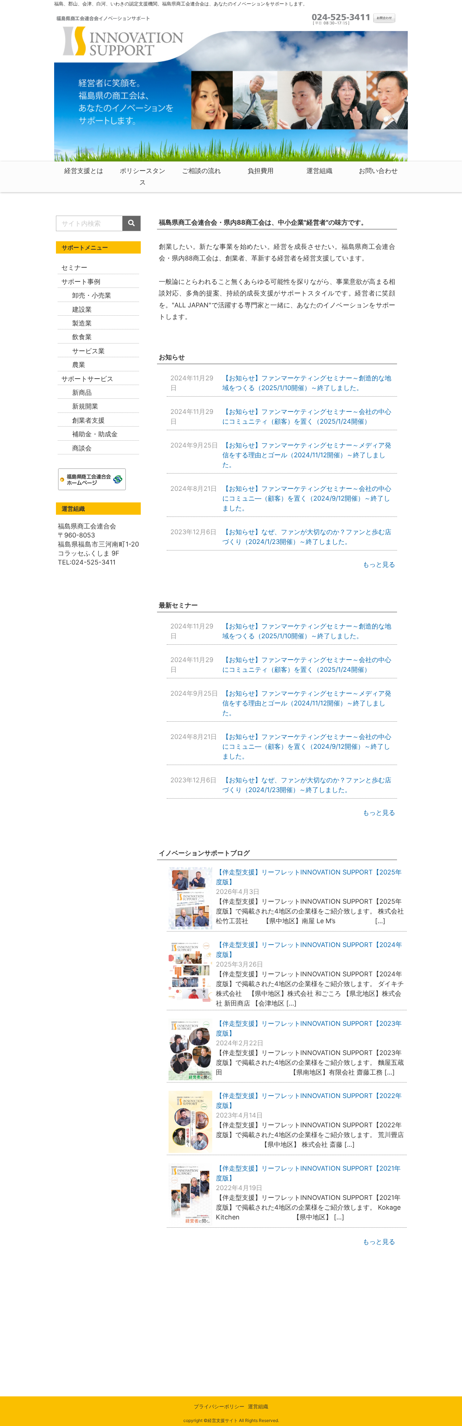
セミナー (74, 267)
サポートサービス (87, 379)
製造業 (82, 323)
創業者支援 (88, 420)
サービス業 (88, 351)
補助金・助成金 (95, 434)
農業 (78, 364)
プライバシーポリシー (219, 1406)
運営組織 (258, 1406)
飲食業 (82, 337)
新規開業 (85, 406)
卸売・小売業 (91, 295)
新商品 (82, 392)
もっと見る (379, 564)
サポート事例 (80, 281)
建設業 (82, 309)
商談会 (82, 448)
